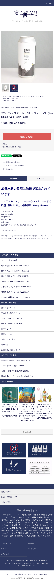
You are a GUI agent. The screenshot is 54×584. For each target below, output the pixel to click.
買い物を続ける (8, 169)
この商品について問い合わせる (13, 166)
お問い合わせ (5, 554)
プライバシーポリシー (28, 563)
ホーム (4, 96)
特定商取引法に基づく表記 (12, 147)
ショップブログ (22, 565)
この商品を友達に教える (11, 162)
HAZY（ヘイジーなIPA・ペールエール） (33, 96)
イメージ (40, 178)
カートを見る (32, 549)
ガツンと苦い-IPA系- (14, 96)
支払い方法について (18, 560)
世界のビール (12, 100)
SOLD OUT (27, 136)
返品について (7, 144)
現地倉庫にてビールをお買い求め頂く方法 (18, 376)
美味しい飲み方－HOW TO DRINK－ (15, 371)
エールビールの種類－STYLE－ (13, 366)
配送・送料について (31, 560)
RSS (30, 565)
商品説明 (13, 178)
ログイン (4, 549)
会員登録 (31, 543)
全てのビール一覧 (13, 98)
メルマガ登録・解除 (42, 563)
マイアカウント (6, 543)
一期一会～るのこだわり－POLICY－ (16, 360)
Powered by (14, 578)
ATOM (34, 565)
